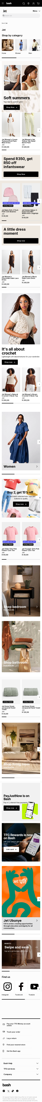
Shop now (21, 241)
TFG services (9, 1069)
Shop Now (10, 107)
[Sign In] (33, 3)
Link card (10, 849)
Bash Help (8, 1063)
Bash (3, 23)
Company (8, 1074)
